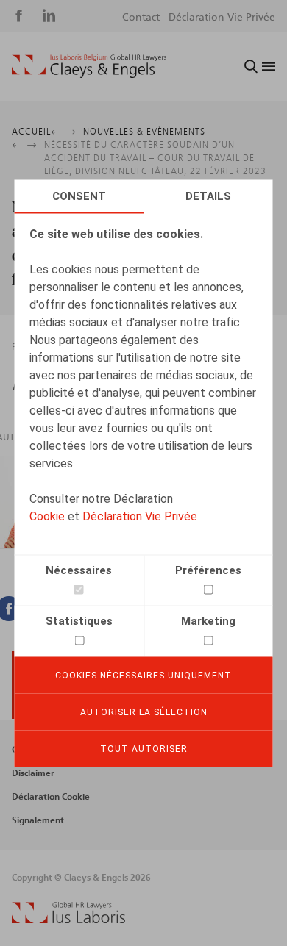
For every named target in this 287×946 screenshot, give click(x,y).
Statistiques (79, 620)
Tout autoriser (144, 748)
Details (208, 195)
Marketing (208, 620)
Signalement (38, 820)
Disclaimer (33, 773)
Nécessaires (79, 569)
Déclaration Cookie (51, 796)
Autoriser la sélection (144, 711)
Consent (79, 195)
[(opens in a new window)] (68, 919)
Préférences (208, 569)
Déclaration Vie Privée (139, 516)
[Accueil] (89, 66)
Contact (141, 17)
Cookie (47, 516)
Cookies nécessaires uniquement (143, 675)
